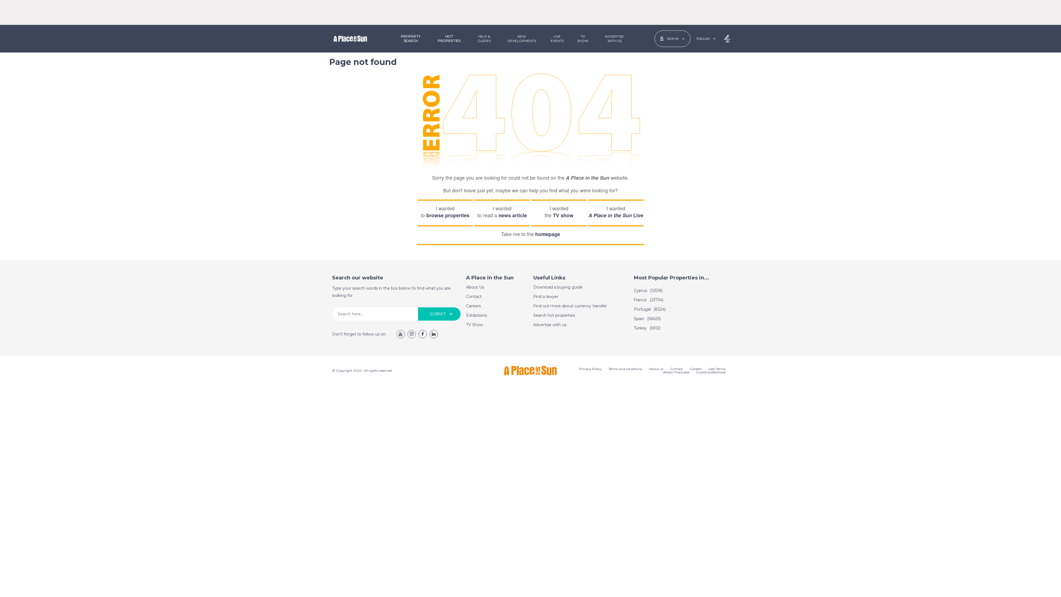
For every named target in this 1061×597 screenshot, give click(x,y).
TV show (563, 215)
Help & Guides (484, 38)
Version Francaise (676, 372)
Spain (647, 318)
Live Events (557, 38)
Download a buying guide (558, 287)
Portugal (650, 309)
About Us (475, 287)
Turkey (647, 328)
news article (512, 215)
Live (616, 215)
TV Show (582, 38)
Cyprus (648, 290)
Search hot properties (554, 315)
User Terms (717, 369)
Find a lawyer (545, 296)
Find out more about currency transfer (570, 305)
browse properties (447, 215)
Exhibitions (476, 315)
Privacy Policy (590, 369)
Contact (474, 296)
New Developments (522, 38)
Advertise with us (549, 324)
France (648, 299)
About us (656, 369)
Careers (473, 305)
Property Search (411, 38)
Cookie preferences (711, 372)
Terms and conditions (625, 369)
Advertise (614, 38)
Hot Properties (449, 38)
